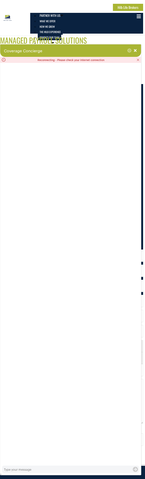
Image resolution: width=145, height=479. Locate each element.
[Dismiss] (138, 60)
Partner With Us (50, 15)
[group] (70, 264)
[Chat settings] (129, 51)
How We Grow (47, 27)
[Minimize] (135, 51)
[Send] (135, 469)
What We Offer (47, 21)
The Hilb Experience (50, 32)
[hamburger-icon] (139, 16)
